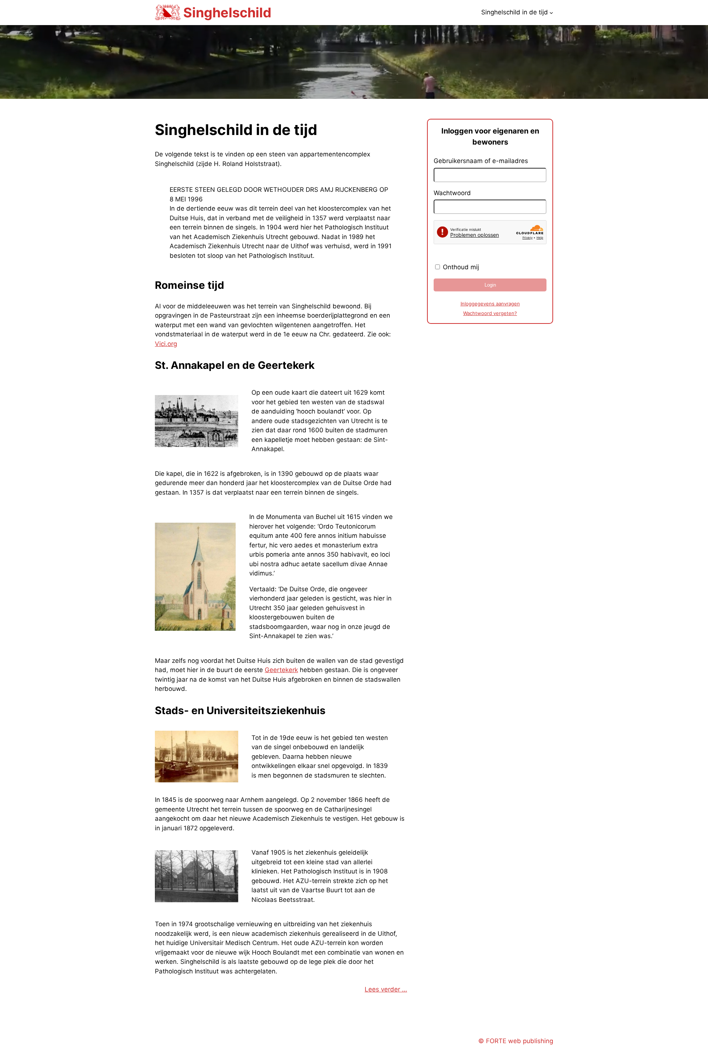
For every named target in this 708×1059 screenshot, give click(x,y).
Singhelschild (227, 12)
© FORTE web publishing (515, 1041)
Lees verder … (386, 989)
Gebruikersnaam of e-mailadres (481, 161)
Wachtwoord (452, 193)
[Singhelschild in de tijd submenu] (551, 12)
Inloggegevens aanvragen (490, 304)
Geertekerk (281, 670)
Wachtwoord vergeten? (490, 313)
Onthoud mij (460, 267)
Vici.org (166, 343)
